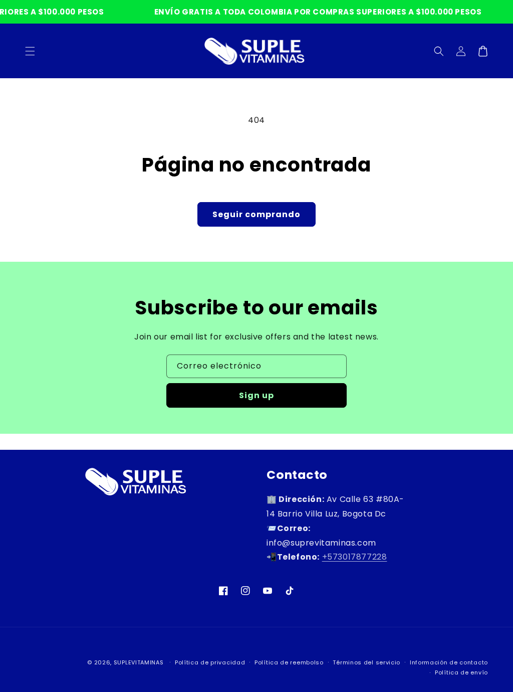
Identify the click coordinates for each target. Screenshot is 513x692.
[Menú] (30, 51)
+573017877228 (354, 557)
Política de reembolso (289, 662)
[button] (439, 51)
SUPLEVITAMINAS (139, 662)
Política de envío (461, 672)
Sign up (256, 395)
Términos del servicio (366, 662)
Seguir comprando (256, 214)
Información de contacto (449, 662)
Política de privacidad (210, 662)
